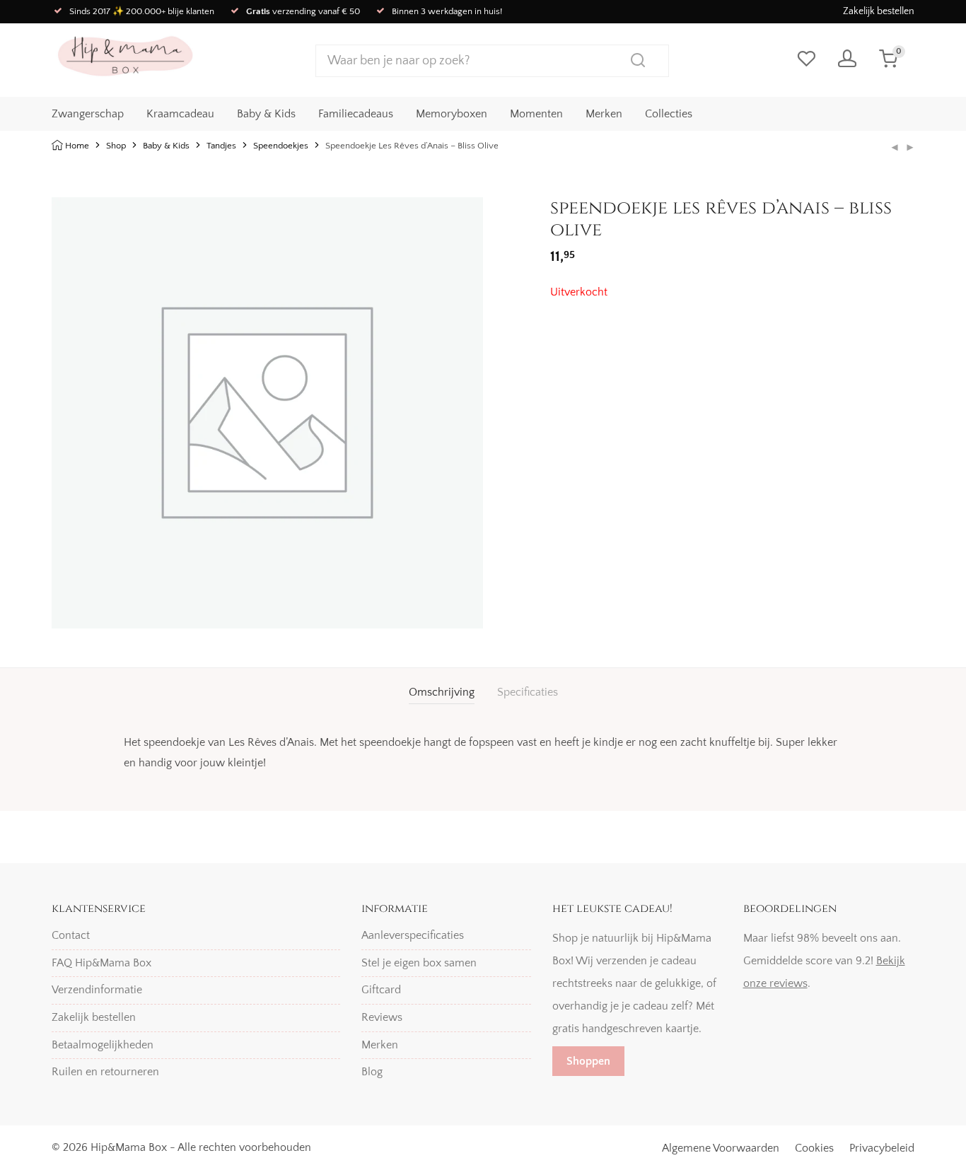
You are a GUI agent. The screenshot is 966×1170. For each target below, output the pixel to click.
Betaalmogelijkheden (102, 1045)
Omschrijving (442, 692)
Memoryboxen (451, 113)
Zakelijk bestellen (878, 11)
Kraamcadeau (180, 113)
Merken (604, 113)
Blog (372, 1071)
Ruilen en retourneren (105, 1071)
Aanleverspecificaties (412, 935)
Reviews (381, 1017)
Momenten (536, 113)
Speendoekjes (280, 146)
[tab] (441, 692)
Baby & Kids (266, 113)
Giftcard (381, 989)
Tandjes (221, 146)
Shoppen (588, 1061)
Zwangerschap (88, 113)
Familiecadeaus (355, 113)
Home (77, 146)
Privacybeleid (881, 1148)
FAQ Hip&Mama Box (101, 963)
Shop (116, 146)
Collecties (668, 113)
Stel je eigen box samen (419, 963)
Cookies (814, 1148)
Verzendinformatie (97, 989)
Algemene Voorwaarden (720, 1148)
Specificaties (527, 692)
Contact (71, 935)
